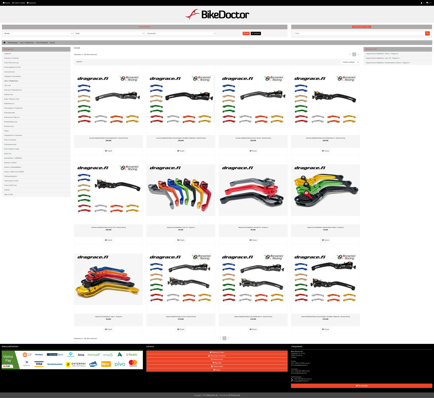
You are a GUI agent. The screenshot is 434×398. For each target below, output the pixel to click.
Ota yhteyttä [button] (363, 386)
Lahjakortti (7, 53)
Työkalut (7, 190)
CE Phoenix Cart (234, 395)
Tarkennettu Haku (361, 27)
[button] (422, 3)
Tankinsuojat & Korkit (11, 181)
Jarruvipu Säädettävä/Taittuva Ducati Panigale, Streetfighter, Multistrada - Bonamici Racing (181, 138)
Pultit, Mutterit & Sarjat (11, 149)
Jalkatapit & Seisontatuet (12, 76)
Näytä (109, 151)
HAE (247, 33)
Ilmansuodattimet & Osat (12, 67)
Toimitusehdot (218, 359)
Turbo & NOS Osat (10, 185)
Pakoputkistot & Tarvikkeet (13, 135)
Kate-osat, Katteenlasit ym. (13, 90)
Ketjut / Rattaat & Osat (11, 99)
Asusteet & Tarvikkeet (11, 58)
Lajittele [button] (79, 62)
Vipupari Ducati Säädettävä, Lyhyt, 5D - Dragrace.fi (181, 227)
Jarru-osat (7, 85)
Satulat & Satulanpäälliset (12, 167)
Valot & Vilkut (8, 194)
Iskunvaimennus (9, 72)
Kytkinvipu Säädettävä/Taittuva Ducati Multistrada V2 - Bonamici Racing (325, 138)
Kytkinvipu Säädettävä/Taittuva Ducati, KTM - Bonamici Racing (108, 227)
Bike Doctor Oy (212, 395)
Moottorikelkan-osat (10, 122)
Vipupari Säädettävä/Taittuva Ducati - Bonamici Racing (181, 316)
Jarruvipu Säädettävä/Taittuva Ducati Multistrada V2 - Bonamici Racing (108, 138)
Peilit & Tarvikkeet (10, 140)
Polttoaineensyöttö (10, 144)
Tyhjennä (256, 33)
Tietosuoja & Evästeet (218, 356)
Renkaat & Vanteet (10, 163)
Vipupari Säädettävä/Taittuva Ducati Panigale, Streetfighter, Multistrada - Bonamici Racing (325, 316)
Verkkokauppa (13, 42)
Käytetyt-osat (8, 94)
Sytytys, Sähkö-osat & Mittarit (14, 172)
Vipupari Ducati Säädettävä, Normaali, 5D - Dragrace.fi (253, 227)
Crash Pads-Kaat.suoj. (11, 63)
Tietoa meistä (218, 366)
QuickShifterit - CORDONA (13, 158)
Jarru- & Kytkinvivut (27, 42)
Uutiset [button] (217, 370)
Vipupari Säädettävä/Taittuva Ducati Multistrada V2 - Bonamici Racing (253, 316)
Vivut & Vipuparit (42, 42)
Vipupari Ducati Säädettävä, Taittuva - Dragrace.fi (108, 316)
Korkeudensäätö (9, 113)
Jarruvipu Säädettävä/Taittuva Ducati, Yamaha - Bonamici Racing (253, 138)
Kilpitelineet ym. (9, 103)
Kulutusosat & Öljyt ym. (12, 117)
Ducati (52, 42)
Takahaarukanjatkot (10, 176)
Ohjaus (6, 131)
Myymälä (217, 363)
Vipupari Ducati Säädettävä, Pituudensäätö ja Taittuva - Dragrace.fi (325, 227)
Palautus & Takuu (217, 352)
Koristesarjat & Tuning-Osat (13, 108)
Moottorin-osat (9, 126)
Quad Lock (7, 153)
